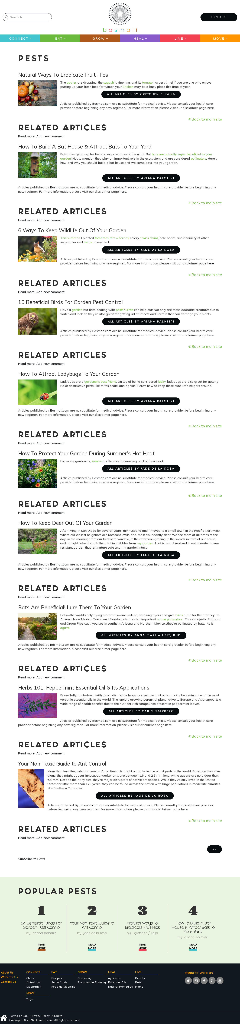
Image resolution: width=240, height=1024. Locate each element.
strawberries (119, 238)
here (210, 108)
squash (108, 82)
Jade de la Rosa (95, 933)
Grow (99, 38)
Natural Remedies (120, 986)
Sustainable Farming (92, 982)
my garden (145, 543)
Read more (26, 136)
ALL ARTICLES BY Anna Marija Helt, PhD (141, 635)
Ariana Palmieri (45, 933)
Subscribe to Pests (31, 859)
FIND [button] (217, 17)
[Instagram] (196, 980)
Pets (138, 982)
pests (119, 310)
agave (65, 628)
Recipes (56, 978)
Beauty (140, 978)
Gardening (85, 978)
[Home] (120, 17)
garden (77, 310)
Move (219, 38)
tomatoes (102, 238)
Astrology (33, 982)
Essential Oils (117, 982)
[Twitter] (188, 980)
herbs (88, 242)
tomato (147, 82)
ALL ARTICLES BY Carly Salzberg (141, 711)
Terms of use (18, 1015)
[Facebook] (204, 980)
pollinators (198, 158)
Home (139, 986)
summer (98, 461)
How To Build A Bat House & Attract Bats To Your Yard (193, 927)
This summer (70, 238)
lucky (162, 382)
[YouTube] (219, 980)
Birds (129, 310)
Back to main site (206, 119)
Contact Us (8, 981)
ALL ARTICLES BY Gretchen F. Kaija (141, 94)
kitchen (128, 87)
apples (72, 82)
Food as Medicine (63, 986)
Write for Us (9, 977)
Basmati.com (101, 104)
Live (178, 38)
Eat (59, 38)
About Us (7, 972)
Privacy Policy (40, 1015)
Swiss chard (149, 238)
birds (179, 615)
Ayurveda (114, 978)
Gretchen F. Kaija (145, 933)
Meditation (33, 986)
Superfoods (59, 982)
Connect (18, 38)
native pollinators (169, 619)
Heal (139, 38)
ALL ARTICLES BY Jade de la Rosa (141, 250)
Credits (57, 1015)
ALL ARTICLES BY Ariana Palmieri (141, 178)
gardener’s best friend (100, 382)
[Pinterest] (212, 980)
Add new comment (50, 136)
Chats (30, 978)
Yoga (29, 999)
